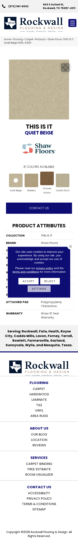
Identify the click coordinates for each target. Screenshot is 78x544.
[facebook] (35, 519)
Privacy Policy (39, 498)
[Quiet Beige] (16, 180)
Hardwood (39, 394)
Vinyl (39, 410)
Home (7, 39)
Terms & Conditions (39, 504)
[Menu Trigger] (72, 23)
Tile (39, 405)
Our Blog (39, 434)
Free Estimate (39, 469)
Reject (50, 281)
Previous (6, 180)
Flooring (18, 39)
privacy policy (44, 268)
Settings (39, 288)
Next (72, 180)
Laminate (39, 399)
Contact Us (39, 208)
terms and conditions (26, 271)
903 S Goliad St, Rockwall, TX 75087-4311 (59, 6)
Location (39, 440)
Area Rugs (39, 416)
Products (40, 39)
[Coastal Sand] (62, 180)
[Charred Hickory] (47, 178)
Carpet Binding (39, 463)
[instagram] (42, 519)
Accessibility (39, 493)
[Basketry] (31, 180)
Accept (28, 281)
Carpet (29, 39)
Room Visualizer (39, 474)
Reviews (39, 445)
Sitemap (39, 509)
